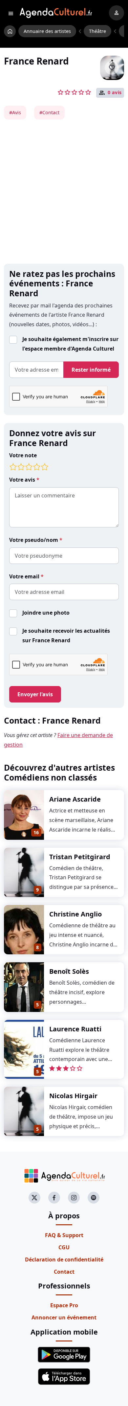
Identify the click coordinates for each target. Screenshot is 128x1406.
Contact (64, 1271)
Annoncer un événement (64, 1317)
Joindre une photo (46, 612)
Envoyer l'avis (35, 694)
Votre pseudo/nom (34, 540)
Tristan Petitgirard (79, 856)
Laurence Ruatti (75, 1028)
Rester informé (91, 369)
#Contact (49, 112)
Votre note (23, 455)
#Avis (15, 112)
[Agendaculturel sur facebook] (54, 1198)
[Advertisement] (64, 191)
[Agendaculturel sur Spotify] (93, 1198)
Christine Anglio (75, 914)
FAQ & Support (64, 1235)
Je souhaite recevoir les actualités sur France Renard (66, 635)
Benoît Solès (69, 971)
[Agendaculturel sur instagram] (74, 1198)
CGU (64, 1247)
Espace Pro (64, 1305)
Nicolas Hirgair (73, 1095)
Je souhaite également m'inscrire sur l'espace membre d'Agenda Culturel (70, 343)
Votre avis (22, 479)
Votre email (25, 576)
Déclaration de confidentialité (64, 1259)
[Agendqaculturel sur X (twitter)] (34, 1198)
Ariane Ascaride (75, 799)
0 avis (115, 92)
